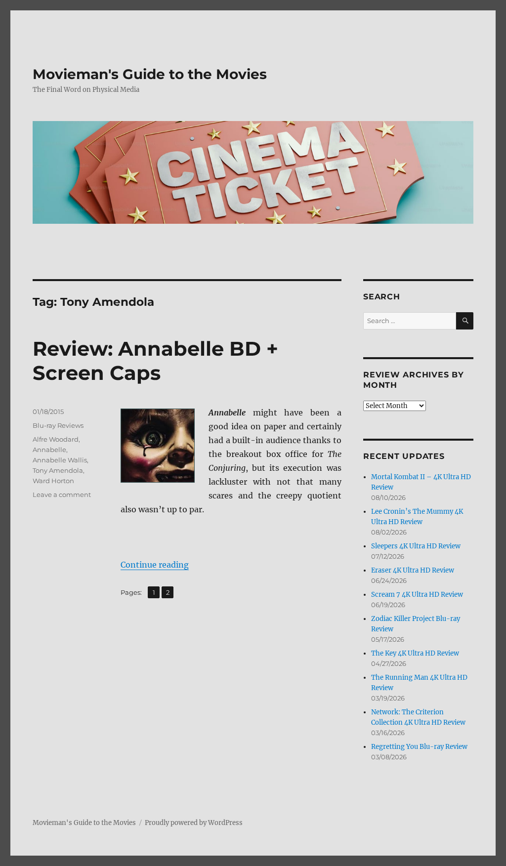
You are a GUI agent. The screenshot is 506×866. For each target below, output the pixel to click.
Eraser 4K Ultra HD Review (412, 570)
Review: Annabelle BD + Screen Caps (155, 360)
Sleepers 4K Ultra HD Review (416, 546)
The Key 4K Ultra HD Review (415, 653)
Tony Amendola (58, 470)
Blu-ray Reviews (58, 425)
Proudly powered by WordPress (194, 823)
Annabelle (49, 450)
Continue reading (155, 565)
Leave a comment (62, 494)
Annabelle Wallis (60, 460)
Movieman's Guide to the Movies (150, 74)
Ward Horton (53, 481)
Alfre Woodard (56, 439)
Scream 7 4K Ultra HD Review (417, 594)
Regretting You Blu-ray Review (419, 746)
